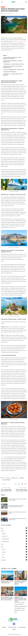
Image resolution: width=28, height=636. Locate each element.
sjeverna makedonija (6, 479)
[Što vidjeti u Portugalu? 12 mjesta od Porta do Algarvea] (20, 575)
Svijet (2, 546)
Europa (3, 7)
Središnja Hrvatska (5, 541)
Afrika (2, 528)
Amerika (3, 549)
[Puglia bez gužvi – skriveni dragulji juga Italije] (7, 575)
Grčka (13, 340)
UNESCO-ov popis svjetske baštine (20, 41)
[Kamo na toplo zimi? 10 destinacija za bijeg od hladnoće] (4, 512)
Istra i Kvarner (4, 536)
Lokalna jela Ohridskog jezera (10, 71)
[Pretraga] (26, 2)
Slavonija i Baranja (5, 538)
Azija (3, 554)
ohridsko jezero (15, 478)
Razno (2, 544)
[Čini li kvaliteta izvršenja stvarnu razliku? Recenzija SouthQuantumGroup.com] (4, 506)
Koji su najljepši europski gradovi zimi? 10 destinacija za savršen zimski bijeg (7, 598)
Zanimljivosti (3, 560)
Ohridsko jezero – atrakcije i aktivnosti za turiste (14, 64)
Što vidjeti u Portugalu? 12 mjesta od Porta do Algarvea (20, 582)
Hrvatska (2, 531)
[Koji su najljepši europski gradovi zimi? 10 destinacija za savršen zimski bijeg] (7, 591)
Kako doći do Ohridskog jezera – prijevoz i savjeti (14, 69)
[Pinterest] (22, 484)
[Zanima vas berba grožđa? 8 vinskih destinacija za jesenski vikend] (4, 519)
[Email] (25, 484)
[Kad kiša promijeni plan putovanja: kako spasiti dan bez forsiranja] (4, 499)
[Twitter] (19, 484)
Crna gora (3, 457)
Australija (4, 552)
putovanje (22, 478)
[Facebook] (15, 484)
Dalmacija (4, 533)
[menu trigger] (2, 2)
